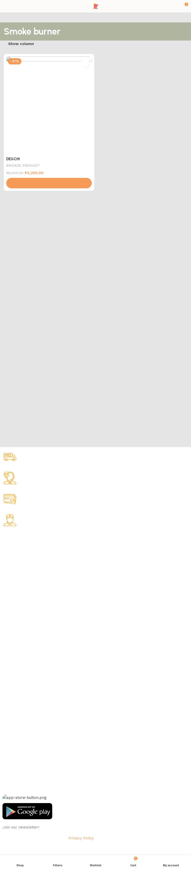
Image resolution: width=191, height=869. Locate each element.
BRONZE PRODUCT (23, 165)
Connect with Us (19, 723)
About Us (10, 547)
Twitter (8, 749)
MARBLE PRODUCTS (19, 619)
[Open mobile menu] (5, 6)
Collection (10, 676)
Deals (7, 684)
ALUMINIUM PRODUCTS (22, 637)
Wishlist (8, 693)
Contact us (11, 774)
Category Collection (24, 603)
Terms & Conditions (18, 581)
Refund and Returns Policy (24, 572)
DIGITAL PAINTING (18, 628)
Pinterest (9, 765)
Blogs (7, 710)
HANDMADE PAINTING (21, 611)
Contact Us (11, 589)
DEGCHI (13, 159)
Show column (21, 44)
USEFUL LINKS (15, 667)
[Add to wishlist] (85, 63)
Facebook (10, 732)
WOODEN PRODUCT (19, 654)
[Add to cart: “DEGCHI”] (49, 183)
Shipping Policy (15, 563)
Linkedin (9, 757)
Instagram (10, 740)
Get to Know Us (18, 538)
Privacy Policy (13, 555)
